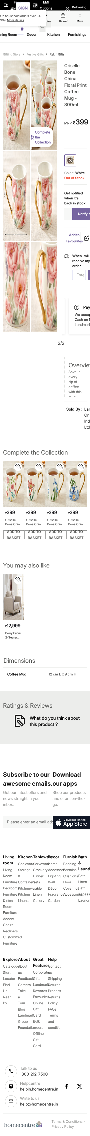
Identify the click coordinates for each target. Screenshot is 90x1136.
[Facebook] (66, 1086)
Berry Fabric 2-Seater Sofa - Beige (13, 635)
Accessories (73, 894)
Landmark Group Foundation (27, 1021)
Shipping (55, 978)
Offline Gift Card (38, 1039)
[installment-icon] (77, 307)
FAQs (52, 1009)
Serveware (41, 864)
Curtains (69, 870)
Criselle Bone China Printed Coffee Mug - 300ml (76, 522)
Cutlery (38, 900)
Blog (21, 1009)
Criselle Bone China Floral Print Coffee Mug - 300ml (13, 522)
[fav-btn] (18, 467)
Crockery (40, 870)
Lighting (54, 876)
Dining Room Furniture (10, 906)
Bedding (69, 864)
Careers (24, 985)
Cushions (70, 876)
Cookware (26, 864)
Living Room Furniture (10, 876)
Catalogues (12, 966)
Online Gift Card (38, 1009)
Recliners (10, 931)
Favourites (41, 997)
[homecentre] (24, 1124)
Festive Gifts (35, 54)
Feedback (26, 978)
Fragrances (57, 894)
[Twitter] (80, 1086)
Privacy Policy (63, 1126)
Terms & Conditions (67, 1121)
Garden (54, 900)
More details (15, 20)
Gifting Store (11, 54)
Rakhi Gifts (57, 54)
